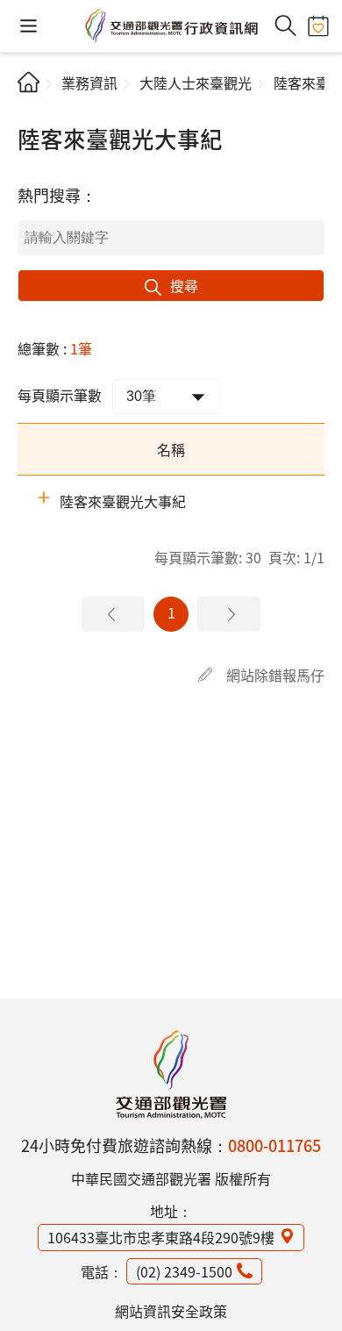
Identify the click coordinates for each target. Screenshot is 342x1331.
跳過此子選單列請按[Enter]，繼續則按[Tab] (32, 110)
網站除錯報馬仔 (275, 674)
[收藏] (318, 26)
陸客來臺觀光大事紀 (123, 501)
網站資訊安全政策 (171, 1310)
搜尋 (184, 285)
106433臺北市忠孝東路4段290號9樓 (160, 1237)
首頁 (28, 82)
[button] (28, 26)
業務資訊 (89, 82)
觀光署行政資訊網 (171, 1074)
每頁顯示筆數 (60, 394)
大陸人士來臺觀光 (195, 82)
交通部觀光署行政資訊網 (171, 26)
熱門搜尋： (57, 194)
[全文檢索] (285, 26)
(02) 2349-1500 (184, 1271)
